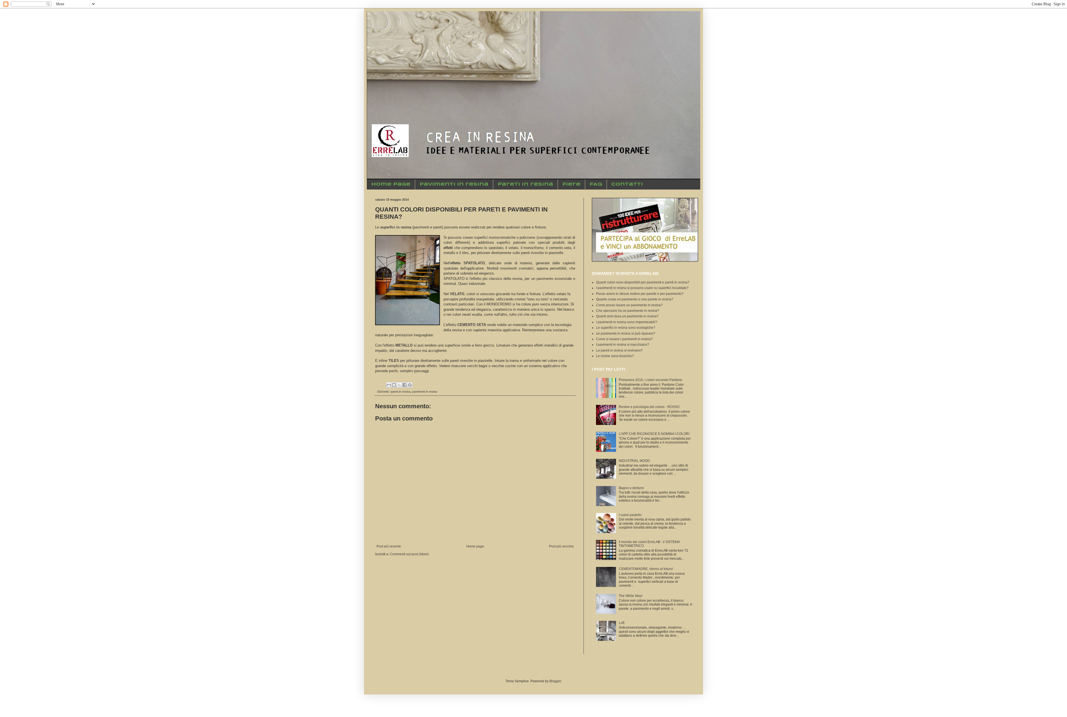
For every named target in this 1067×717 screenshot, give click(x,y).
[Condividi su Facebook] (404, 385)
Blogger (555, 681)
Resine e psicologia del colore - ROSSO (649, 407)
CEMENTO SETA (471, 325)
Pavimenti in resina (454, 184)
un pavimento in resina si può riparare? (625, 333)
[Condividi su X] (399, 385)
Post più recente (389, 546)
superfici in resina (395, 227)
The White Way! (630, 596)
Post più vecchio (561, 546)
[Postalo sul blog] (394, 385)
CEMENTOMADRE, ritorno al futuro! (646, 569)
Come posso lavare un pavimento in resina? (629, 305)
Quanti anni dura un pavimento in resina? (627, 316)
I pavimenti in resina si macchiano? (622, 345)
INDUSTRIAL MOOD (634, 461)
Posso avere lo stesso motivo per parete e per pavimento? (640, 294)
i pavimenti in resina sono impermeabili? (626, 322)
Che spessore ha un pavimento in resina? (627, 311)
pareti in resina (400, 391)
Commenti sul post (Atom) (409, 554)
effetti (448, 248)
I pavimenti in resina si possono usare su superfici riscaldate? (642, 288)
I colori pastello (630, 515)
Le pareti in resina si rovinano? (619, 350)
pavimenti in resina (424, 391)
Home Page (390, 184)
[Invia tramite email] (389, 385)
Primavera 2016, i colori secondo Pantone (650, 380)
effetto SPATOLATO (467, 263)
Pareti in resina (525, 184)
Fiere (571, 184)
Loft (621, 623)
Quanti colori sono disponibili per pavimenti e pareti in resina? (642, 282)
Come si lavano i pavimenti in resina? (624, 339)
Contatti (627, 184)
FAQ (596, 184)
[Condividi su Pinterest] (410, 385)
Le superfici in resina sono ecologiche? (625, 328)
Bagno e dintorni (631, 488)
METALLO (404, 345)
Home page (475, 546)
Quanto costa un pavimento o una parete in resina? (634, 299)
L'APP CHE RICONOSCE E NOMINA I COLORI (654, 434)
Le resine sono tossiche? (615, 356)
